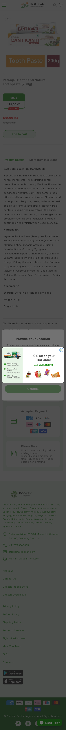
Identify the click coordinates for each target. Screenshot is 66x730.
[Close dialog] (61, 350)
